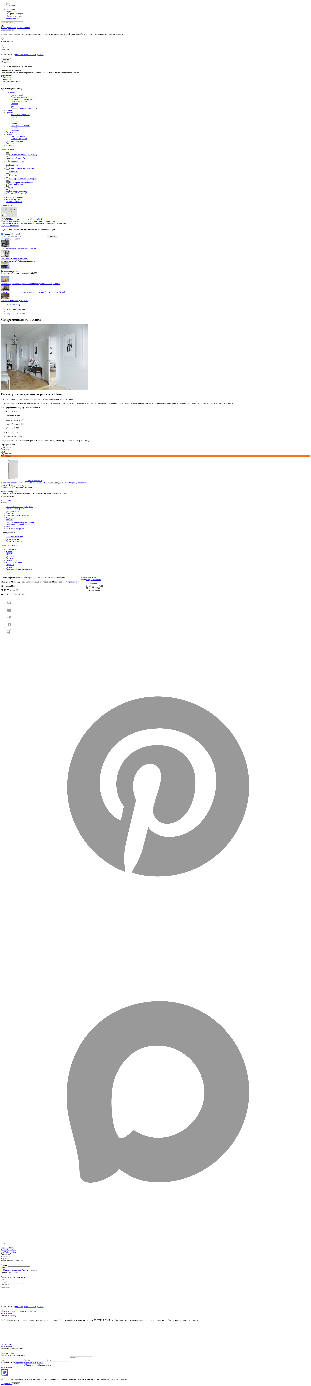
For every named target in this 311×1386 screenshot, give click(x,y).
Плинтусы (10, 513)
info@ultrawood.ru (93, 580)
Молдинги (10, 518)
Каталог (9, 110)
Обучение (10, 143)
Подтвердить (6, 1344)
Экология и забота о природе (23, 97)
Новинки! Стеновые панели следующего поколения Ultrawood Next (38, 223)
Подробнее (82, 483)
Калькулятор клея (13, 199)
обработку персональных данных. (29, 55)
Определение (11, 11)
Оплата (14, 123)
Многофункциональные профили (20, 522)
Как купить (10, 119)
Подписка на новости (10, 226)
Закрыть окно (6, 75)
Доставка (14, 121)
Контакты (10, 145)
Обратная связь (7, 1248)
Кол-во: (4, 1265)
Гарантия (14, 128)
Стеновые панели (13, 511)
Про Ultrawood (17, 95)
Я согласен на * (23, 1307)
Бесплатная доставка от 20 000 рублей (26, 219)
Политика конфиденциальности (24, 108)
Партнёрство (11, 134)
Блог (13, 106)
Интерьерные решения (20, 115)
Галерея (14, 117)
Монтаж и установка (14, 141)
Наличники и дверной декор (18, 524)
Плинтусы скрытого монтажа (18, 515)
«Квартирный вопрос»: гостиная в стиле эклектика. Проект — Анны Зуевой (33, 292)
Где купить (10, 132)
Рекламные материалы (15, 528)
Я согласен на (23, 55)
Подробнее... (6, 1384)
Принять (16, 1384)
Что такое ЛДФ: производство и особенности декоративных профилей (30, 284)
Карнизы (9, 520)
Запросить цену (45, 1365)
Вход (8, 3)
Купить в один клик (28, 1311)
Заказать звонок (23, 28)
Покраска (15, 130)
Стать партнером (18, 136)
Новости (14, 104)
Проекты (9, 112)
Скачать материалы (19, 101)
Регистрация (11, 5)
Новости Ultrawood (11, 234)
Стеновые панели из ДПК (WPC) (15, 301)
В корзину (73, 483)
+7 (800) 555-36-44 (8, 28)
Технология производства (21, 99)
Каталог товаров (8, 149)
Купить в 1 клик (7, 485)
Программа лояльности (20, 126)
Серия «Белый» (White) (15, 509)
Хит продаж (6, 500)
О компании (11, 93)
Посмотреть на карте (71, 582)
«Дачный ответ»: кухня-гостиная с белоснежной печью (33, 221)
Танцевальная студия (9, 271)
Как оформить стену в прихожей (14, 259)
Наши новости (7, 206)
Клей (8, 526)
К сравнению (20, 485)
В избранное (6, 487)
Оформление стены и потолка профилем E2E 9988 (22, 249)
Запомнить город (13, 18)
